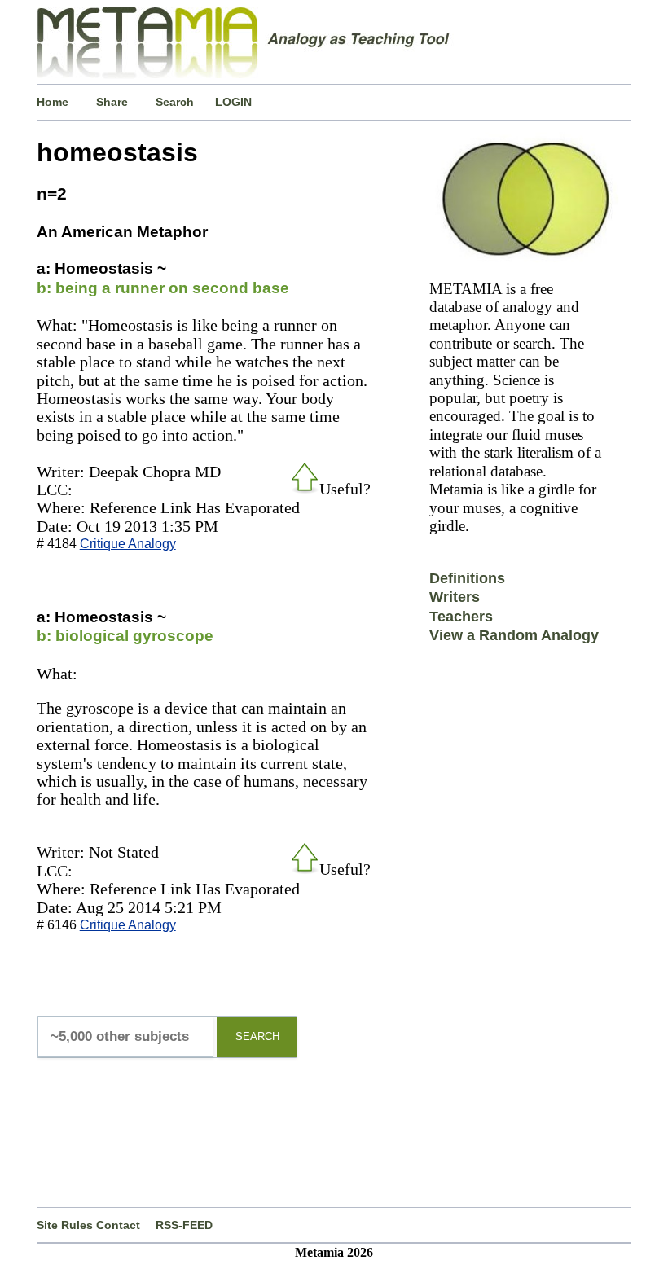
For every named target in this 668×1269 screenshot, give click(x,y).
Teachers (461, 616)
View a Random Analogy (514, 635)
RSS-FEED (184, 1225)
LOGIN (233, 101)
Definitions (467, 578)
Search (175, 101)
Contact (118, 1225)
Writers (454, 597)
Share (112, 101)
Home (52, 101)
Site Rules (65, 1225)
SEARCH (257, 1036)
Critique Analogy (128, 544)
